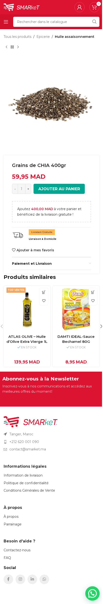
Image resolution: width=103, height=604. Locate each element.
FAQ (7, 558)
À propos (11, 516)
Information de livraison (23, 475)
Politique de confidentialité (26, 483)
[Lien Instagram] (20, 579)
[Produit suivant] (18, 47)
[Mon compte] (79, 7)
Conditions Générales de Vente (29, 490)
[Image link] (30, 421)
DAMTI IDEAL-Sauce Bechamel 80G (76, 339)
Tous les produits (17, 37)
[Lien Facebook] (8, 579)
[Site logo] (22, 7)
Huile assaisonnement (74, 37)
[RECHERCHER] (94, 22)
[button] (44, 292)
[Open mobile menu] (6, 22)
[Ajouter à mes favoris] (44, 301)
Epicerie (43, 37)
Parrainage (13, 524)
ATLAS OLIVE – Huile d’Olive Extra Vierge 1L (26, 339)
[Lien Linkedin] (32, 579)
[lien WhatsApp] (44, 579)
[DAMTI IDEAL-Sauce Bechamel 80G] (76, 309)
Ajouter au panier (59, 189)
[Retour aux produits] (12, 47)
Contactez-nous (17, 550)
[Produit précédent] (6, 47)
